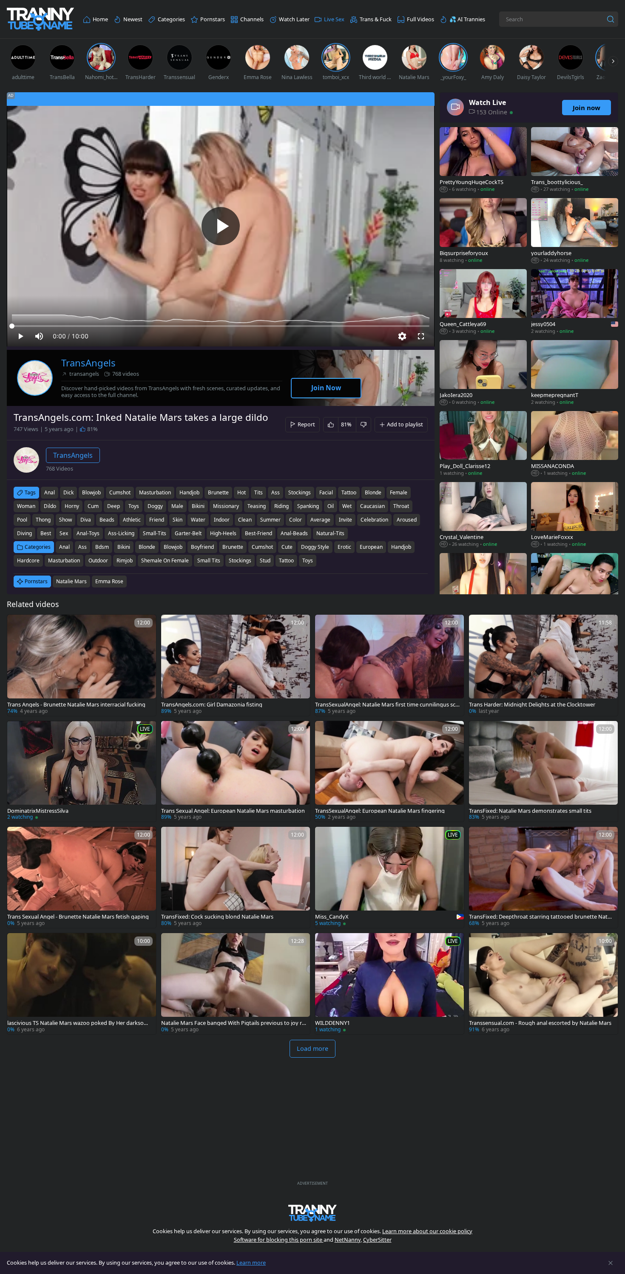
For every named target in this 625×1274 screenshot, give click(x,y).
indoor (222, 519)
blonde (373, 492)
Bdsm (102, 546)
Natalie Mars (71, 581)
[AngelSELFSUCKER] (483, 586)
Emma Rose (109, 581)
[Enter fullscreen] (420, 336)
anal (49, 492)
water (198, 519)
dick (68, 492)
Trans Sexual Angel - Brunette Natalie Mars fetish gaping (78, 916)
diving (24, 533)
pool (22, 519)
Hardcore (28, 560)
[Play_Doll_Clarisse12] (483, 444)
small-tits (154, 533)
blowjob (91, 492)
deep (113, 506)
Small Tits (208, 560)
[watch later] (17, 625)
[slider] (220, 326)
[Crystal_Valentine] (483, 515)
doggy (155, 506)
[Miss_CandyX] (389, 877)
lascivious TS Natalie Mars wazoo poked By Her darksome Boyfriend (79, 1023)
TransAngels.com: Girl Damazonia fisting (211, 704)
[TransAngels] (35, 378)
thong (43, 519)
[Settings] (402, 336)
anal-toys (88, 533)
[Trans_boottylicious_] (574, 160)
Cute (287, 546)
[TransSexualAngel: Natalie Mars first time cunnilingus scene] (389, 665)
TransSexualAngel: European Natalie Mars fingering (380, 811)
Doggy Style (315, 546)
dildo (50, 506)
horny (72, 506)
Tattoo (286, 560)
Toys (307, 560)
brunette (218, 492)
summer (270, 519)
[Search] (610, 19)
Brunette (232, 546)
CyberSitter (377, 1239)
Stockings (240, 560)
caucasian (372, 506)
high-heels (223, 533)
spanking (308, 506)
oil (330, 506)
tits (258, 492)
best (45, 533)
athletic (132, 519)
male (177, 506)
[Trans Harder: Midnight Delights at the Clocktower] (543, 665)
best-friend (258, 533)
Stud (265, 560)
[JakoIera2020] (483, 373)
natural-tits (330, 533)
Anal (64, 546)
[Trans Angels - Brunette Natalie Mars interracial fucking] (81, 665)
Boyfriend (202, 546)
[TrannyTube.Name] (40, 19)
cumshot (120, 492)
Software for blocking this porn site (279, 1239)
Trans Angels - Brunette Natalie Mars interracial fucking (76, 704)
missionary (226, 506)
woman (26, 506)
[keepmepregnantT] (574, 373)
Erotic (344, 546)
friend (156, 519)
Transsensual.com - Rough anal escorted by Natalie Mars (540, 1023)
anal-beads (294, 533)
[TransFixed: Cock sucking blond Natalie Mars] (235, 877)
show (65, 519)
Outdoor (98, 560)
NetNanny (348, 1239)
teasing (256, 506)
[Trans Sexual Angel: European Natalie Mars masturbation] (235, 771)
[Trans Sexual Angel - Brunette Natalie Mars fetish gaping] (81, 877)
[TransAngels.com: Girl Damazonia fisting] (235, 665)
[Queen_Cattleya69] (483, 302)
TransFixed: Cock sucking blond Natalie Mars (217, 916)
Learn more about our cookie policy (427, 1231)
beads (106, 519)
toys (133, 506)
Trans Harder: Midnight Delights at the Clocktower (532, 704)
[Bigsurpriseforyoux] (483, 231)
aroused (407, 519)
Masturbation (64, 560)
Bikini (123, 546)
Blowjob (173, 546)
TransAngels (88, 363)
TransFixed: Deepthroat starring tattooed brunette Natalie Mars (541, 916)
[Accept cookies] (610, 1263)
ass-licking (121, 533)
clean (245, 519)
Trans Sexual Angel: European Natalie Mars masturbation (233, 811)
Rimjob (124, 560)
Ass (82, 546)
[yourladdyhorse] (574, 231)
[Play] (221, 226)
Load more (312, 1048)
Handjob (401, 546)
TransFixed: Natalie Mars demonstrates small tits (530, 811)
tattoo (348, 492)
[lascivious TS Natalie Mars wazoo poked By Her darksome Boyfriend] (81, 983)
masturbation (155, 492)
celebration (374, 519)
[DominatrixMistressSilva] (81, 771)
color (295, 519)
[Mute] (39, 336)
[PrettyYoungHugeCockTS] (483, 160)
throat (401, 506)
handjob (189, 492)
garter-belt (188, 533)
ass (275, 492)
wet (347, 506)
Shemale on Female (165, 560)
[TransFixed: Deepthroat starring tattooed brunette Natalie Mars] (543, 877)
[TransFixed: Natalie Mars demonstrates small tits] (543, 771)
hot (241, 492)
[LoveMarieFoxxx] (574, 515)
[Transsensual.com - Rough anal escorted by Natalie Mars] (543, 983)
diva (85, 519)
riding (281, 506)
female (398, 492)
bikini (198, 506)
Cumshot (262, 546)
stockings (299, 492)
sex (64, 533)
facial (326, 492)
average (320, 519)
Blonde (147, 546)
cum (93, 506)
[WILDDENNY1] (389, 983)
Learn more (251, 1262)
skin (177, 519)
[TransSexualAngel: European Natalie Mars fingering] (389, 771)
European (371, 546)
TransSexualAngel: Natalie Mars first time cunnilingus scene (386, 704)
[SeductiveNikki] (574, 586)
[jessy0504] (574, 302)
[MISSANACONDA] (574, 444)
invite (345, 519)
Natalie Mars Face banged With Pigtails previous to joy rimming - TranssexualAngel (232, 1023)
